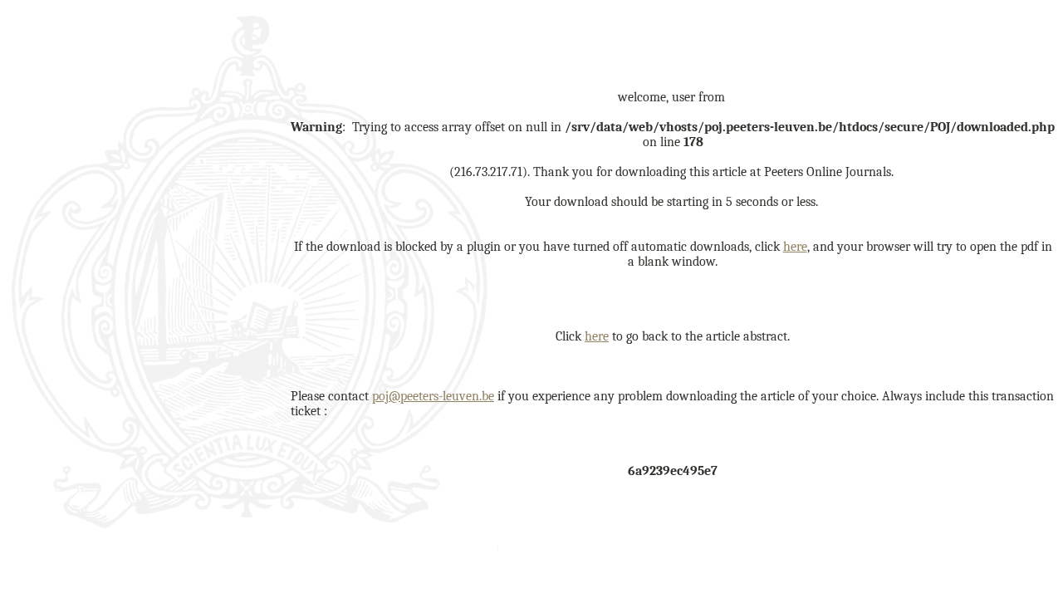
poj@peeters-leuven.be (433, 396)
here (795, 246)
